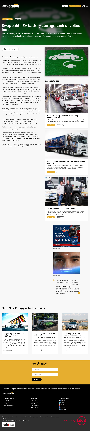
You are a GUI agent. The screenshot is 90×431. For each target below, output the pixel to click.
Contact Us (34, 400)
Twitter (63, 402)
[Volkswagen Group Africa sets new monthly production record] (66, 98)
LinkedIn (63, 407)
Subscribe (37, 379)
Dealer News (7, 402)
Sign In (65, 6)
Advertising (34, 403)
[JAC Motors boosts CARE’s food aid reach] (66, 191)
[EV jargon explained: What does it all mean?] (45, 322)
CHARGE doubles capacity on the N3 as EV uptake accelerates (14, 334)
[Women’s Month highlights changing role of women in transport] (66, 144)
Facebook (63, 400)
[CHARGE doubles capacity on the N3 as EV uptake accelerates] (15, 322)
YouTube (63, 405)
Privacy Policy (34, 405)
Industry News (51, 124)
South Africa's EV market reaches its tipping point (72, 334)
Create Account (75, 6)
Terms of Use (34, 407)
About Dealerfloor (36, 402)
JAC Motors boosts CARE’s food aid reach (61, 208)
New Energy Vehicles (7, 19)
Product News (7, 400)
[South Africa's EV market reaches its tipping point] (75, 322)
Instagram (64, 409)
